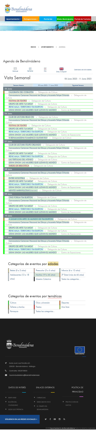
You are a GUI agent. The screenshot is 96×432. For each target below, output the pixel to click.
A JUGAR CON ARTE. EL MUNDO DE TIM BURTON (31, 219)
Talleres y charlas (17, 307)
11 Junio (8, 237)
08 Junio (8, 169)
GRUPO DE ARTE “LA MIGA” (21, 104)
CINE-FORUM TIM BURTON (21, 197)
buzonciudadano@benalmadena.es (25, 375)
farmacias (41, 397)
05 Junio (8, 89)
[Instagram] (59, 419)
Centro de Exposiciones (71, 110)
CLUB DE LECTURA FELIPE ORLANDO (25, 145)
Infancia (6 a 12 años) (71, 270)
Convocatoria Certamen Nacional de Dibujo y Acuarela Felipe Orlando (39, 95)
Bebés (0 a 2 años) (18, 270)
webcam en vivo (44, 402)
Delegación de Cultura (47, 92)
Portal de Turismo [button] (82, 19)
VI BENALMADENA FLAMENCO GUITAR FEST (28, 138)
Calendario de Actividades (82, 70)
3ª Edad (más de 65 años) (73, 275)
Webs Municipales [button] (65, 19)
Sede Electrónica (15, 409)
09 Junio (8, 194)
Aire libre (65, 307)
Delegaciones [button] (30, 19)
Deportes (65, 303)
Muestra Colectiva (43, 279)
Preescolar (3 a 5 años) (45, 270)
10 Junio (8, 216)
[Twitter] (46, 419)
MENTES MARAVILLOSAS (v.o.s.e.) (23, 190)
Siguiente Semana (78, 85)
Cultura (13, 303)
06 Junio (8, 113)
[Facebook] (50, 419)
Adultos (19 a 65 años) (45, 275)
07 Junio (8, 141)
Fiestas (38, 307)
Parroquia (14, 311)
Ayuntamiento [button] (12, 19)
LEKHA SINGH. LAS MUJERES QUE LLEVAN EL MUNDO (33, 110)
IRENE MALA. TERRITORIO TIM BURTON (26, 107)
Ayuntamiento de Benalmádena (62, 428)
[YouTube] (55, 419)
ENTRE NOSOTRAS (17, 178)
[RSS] (64, 419)
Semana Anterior (18, 85)
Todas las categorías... (71, 279)
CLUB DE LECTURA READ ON (21, 117)
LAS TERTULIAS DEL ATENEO (21, 159)
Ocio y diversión (43, 303)
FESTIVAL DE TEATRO (18, 101)
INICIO (33, 47)
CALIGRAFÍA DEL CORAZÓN (21, 92)
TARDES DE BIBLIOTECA (19, 166)
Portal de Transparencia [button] (48, 19)
